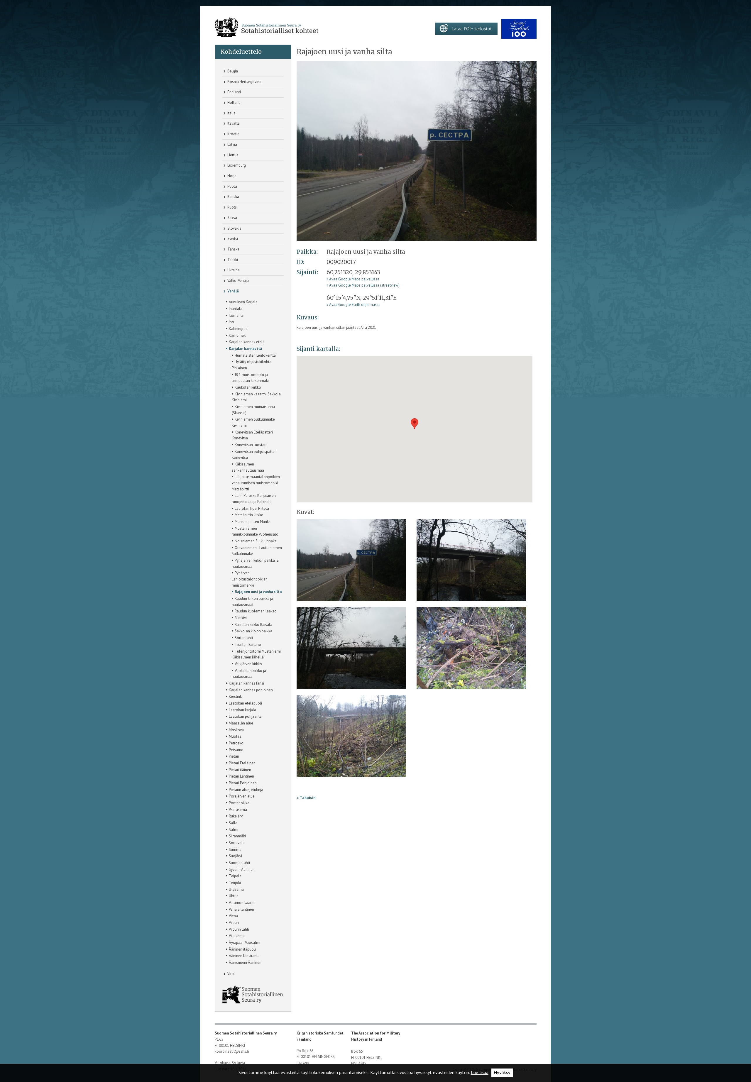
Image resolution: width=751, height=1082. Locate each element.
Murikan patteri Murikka (252, 521)
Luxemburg (236, 165)
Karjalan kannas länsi (245, 683)
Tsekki (232, 259)
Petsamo (234, 749)
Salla (231, 822)
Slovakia (233, 228)
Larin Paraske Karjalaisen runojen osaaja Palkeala (254, 498)
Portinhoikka (237, 802)
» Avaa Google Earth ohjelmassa (353, 304)
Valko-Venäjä (237, 280)
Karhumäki (236, 335)
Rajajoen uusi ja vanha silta (257, 591)
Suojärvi (234, 856)
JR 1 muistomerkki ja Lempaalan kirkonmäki (250, 377)
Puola (231, 186)
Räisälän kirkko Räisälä (252, 624)
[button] (414, 423)
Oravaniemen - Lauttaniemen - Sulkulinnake (258, 550)
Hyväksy (502, 1073)
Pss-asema (236, 809)
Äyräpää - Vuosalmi (243, 942)
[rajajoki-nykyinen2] (471, 561)
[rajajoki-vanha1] (471, 649)
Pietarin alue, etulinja (244, 789)
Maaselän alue (239, 723)
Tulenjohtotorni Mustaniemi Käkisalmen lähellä (256, 654)
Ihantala (234, 308)
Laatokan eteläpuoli (244, 703)
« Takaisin (306, 797)
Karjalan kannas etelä (245, 341)
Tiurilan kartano (246, 644)
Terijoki (233, 882)
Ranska (232, 196)
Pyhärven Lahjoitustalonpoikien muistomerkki (250, 578)
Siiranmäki (236, 836)
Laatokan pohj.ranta (244, 716)
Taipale (233, 875)
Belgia (232, 71)
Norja (231, 175)
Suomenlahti (238, 862)
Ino (230, 321)
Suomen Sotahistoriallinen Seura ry (246, 1033)
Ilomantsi (235, 315)
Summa (233, 849)
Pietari (232, 756)
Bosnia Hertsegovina (243, 81)
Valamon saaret (240, 902)
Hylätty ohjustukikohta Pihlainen (251, 364)
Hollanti (233, 102)
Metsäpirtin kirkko (247, 514)
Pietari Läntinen (240, 776)
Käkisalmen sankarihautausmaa (248, 467)
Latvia (231, 144)
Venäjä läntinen (240, 909)
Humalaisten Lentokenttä (254, 355)
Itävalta (233, 123)
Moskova (235, 729)
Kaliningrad (237, 328)
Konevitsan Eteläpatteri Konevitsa (252, 435)
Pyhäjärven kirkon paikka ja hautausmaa (255, 563)
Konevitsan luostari (249, 444)
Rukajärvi (234, 816)
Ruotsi (232, 207)
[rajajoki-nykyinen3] (351, 649)
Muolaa (233, 736)
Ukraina (233, 269)
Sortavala (235, 842)
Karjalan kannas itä (244, 348)
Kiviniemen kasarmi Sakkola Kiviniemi (256, 397)
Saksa (231, 217)
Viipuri (232, 922)
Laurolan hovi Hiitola (250, 508)
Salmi (232, 829)
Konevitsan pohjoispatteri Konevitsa (254, 454)
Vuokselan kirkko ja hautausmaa (249, 673)
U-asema (235, 889)
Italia (231, 113)
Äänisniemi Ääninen (243, 962)
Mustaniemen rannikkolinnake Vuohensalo (255, 531)
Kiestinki (234, 696)
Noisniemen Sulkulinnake (254, 540)
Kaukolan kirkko (246, 387)
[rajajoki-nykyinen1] (417, 150)
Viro (230, 973)
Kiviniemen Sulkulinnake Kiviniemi (253, 422)
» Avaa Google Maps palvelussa (353, 279)
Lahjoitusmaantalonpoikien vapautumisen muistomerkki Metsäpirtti (256, 482)
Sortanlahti (242, 637)
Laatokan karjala (241, 709)
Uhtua (232, 895)
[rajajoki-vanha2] (351, 737)
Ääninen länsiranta (243, 955)
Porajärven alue (240, 796)
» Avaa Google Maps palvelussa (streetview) (363, 285)
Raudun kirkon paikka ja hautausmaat (252, 601)
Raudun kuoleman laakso (254, 611)
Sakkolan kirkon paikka (252, 631)
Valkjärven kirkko (247, 663)
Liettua (232, 155)
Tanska (232, 249)
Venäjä (232, 291)
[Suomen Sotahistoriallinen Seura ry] (266, 27)
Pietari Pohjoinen (241, 782)
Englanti (233, 91)
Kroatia (232, 133)
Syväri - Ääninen (240, 869)
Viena (232, 915)
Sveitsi (232, 238)
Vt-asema (235, 935)
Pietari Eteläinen (241, 763)
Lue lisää (479, 1072)
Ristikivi (239, 617)
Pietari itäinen (238, 769)
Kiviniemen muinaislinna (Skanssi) (253, 409)
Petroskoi (235, 743)
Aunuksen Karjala (242, 301)
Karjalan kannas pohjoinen (249, 689)
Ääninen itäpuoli (241, 949)
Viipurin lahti (237, 929)
